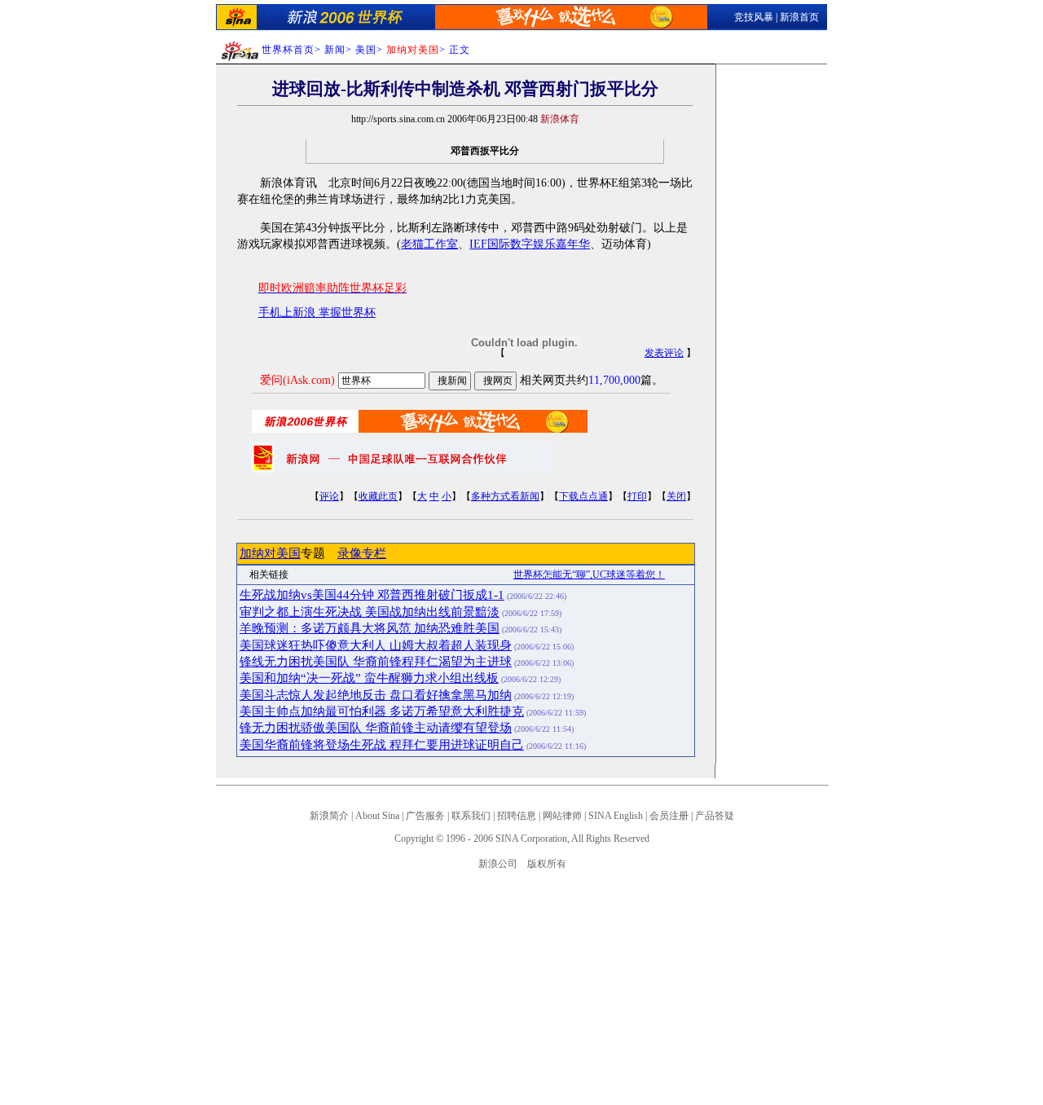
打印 (637, 496)
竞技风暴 (753, 17)
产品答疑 (714, 815)
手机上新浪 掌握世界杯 (317, 312)
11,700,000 (614, 380)
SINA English (615, 815)
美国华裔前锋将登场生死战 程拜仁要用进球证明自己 (382, 744)
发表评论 (664, 353)
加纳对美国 (270, 553)
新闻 (334, 49)
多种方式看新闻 (505, 496)
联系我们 (471, 815)
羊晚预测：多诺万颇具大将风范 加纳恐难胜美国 (369, 628)
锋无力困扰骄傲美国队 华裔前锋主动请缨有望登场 (376, 727)
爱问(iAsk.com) (297, 380)
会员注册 (669, 815)
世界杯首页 (288, 49)
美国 (365, 49)
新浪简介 (329, 815)
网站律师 (562, 815)
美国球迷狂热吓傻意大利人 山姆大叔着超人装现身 (376, 645)
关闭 (676, 496)
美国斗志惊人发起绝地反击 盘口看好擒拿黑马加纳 (376, 695)
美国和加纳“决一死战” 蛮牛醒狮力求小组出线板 (369, 678)
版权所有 (546, 863)
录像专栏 (361, 553)
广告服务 (425, 815)
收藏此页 (378, 496)
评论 (329, 496)
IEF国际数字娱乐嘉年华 (529, 244)
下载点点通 (583, 496)
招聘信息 (516, 815)
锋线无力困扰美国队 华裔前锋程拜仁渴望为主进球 (376, 661)
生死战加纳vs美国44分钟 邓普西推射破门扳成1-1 (372, 594)
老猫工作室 (429, 244)
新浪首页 (799, 17)
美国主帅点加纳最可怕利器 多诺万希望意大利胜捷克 (382, 711)
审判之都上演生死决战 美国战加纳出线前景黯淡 (369, 612)
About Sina (377, 815)
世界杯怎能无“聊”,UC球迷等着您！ (589, 574)
